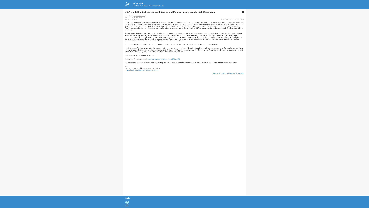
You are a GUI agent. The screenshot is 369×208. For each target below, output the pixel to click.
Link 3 (127, 205)
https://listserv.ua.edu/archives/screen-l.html (141, 70)
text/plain (128, 19)
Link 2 (127, 204)
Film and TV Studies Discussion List (148, 6)
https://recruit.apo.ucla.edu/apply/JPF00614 (163, 59)
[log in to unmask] (139, 16)
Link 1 (127, 202)
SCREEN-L (138, 3)
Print (242, 19)
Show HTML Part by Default (230, 19)
